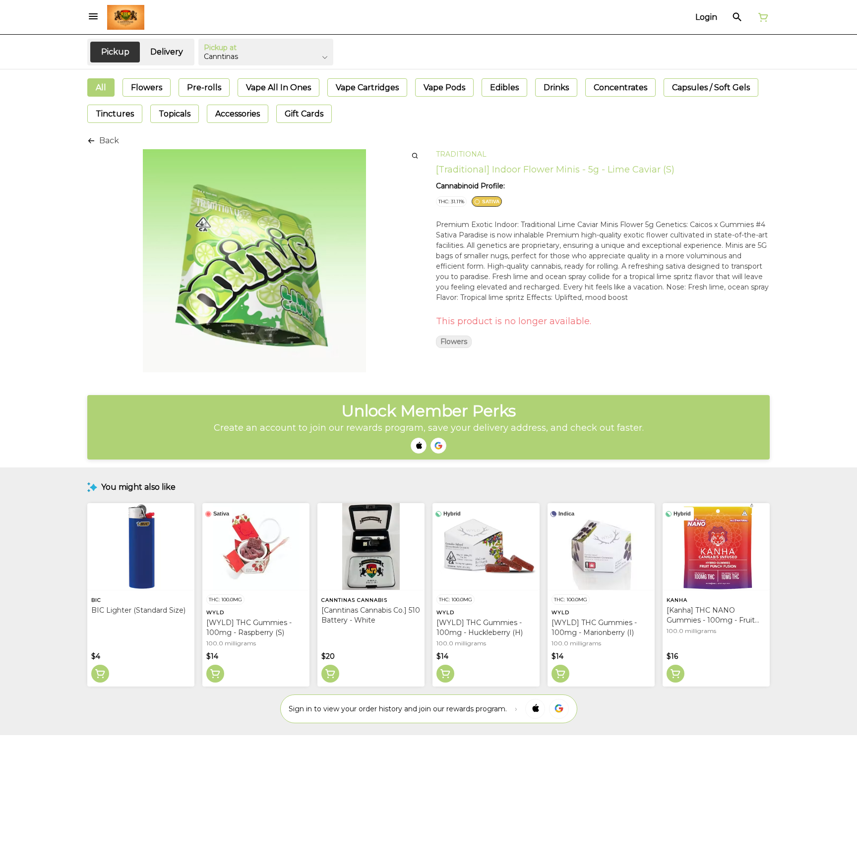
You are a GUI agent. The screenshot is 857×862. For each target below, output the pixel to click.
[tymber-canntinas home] (125, 17)
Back (109, 140)
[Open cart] (761, 17)
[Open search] (737, 17)
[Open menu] (93, 16)
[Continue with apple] (419, 446)
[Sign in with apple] (535, 709)
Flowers (453, 341)
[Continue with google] (438, 446)
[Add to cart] (100, 674)
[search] (415, 155)
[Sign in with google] (559, 709)
